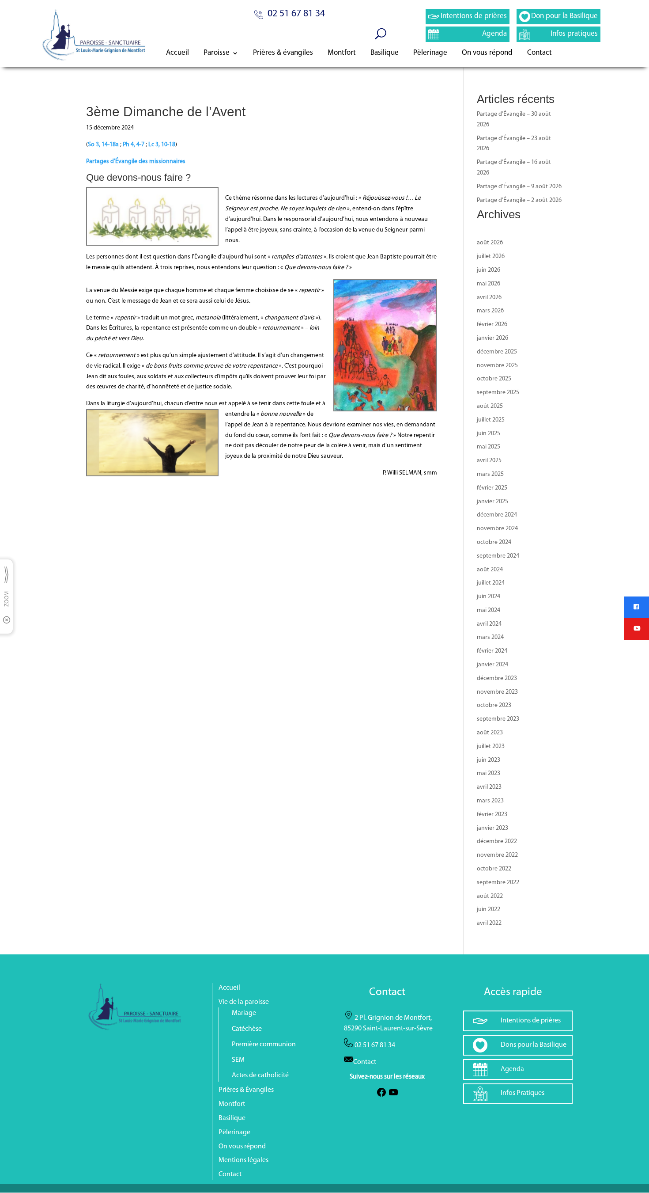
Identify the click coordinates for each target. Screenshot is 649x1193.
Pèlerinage (430, 53)
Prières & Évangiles (246, 1090)
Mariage (244, 1013)
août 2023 (490, 732)
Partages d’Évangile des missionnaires (135, 161)
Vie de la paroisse (244, 1002)
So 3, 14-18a (103, 144)
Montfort (342, 53)
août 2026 (490, 242)
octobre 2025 (494, 379)
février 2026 (492, 324)
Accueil (177, 53)
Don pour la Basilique (564, 16)
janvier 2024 (492, 664)
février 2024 (492, 651)
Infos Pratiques (522, 1093)
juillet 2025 (491, 420)
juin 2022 (488, 909)
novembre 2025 (497, 365)
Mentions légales (243, 1160)
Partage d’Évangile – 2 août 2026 (519, 200)
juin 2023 (488, 760)
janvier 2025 (492, 501)
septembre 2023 (498, 719)
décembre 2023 (497, 678)
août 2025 (490, 406)
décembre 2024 (497, 515)
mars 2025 (490, 474)
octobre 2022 (494, 869)
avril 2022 (489, 923)
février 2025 (492, 488)
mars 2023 (490, 801)
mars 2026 (490, 311)
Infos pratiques (574, 34)
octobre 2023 (494, 705)
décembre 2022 (497, 841)
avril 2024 (489, 624)
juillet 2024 (491, 583)
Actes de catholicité (260, 1075)
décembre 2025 (497, 352)
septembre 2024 (498, 556)
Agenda (494, 34)
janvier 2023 (492, 828)
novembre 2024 (497, 528)
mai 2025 (488, 447)
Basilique (384, 53)
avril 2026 (489, 297)
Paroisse (217, 53)
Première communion (264, 1044)
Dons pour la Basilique (533, 1045)
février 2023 (492, 814)
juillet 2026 (491, 256)
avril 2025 (489, 460)
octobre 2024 (494, 542)
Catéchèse (247, 1029)
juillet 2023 (491, 746)
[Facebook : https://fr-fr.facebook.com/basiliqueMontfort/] (381, 1095)
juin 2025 (488, 433)
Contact (539, 53)
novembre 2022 (497, 855)
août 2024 (490, 569)
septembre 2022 (498, 882)
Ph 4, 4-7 (133, 144)
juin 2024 (488, 596)
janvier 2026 (492, 338)
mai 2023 (488, 773)
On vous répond (487, 53)
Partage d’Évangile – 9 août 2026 (519, 186)
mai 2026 (488, 284)
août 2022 (490, 896)
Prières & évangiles (283, 53)
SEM (238, 1060)
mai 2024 (488, 610)
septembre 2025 (498, 392)
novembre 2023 (497, 692)
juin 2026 (488, 270)
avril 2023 (489, 787)
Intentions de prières (474, 16)
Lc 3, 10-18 (161, 144)
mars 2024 (490, 637)
